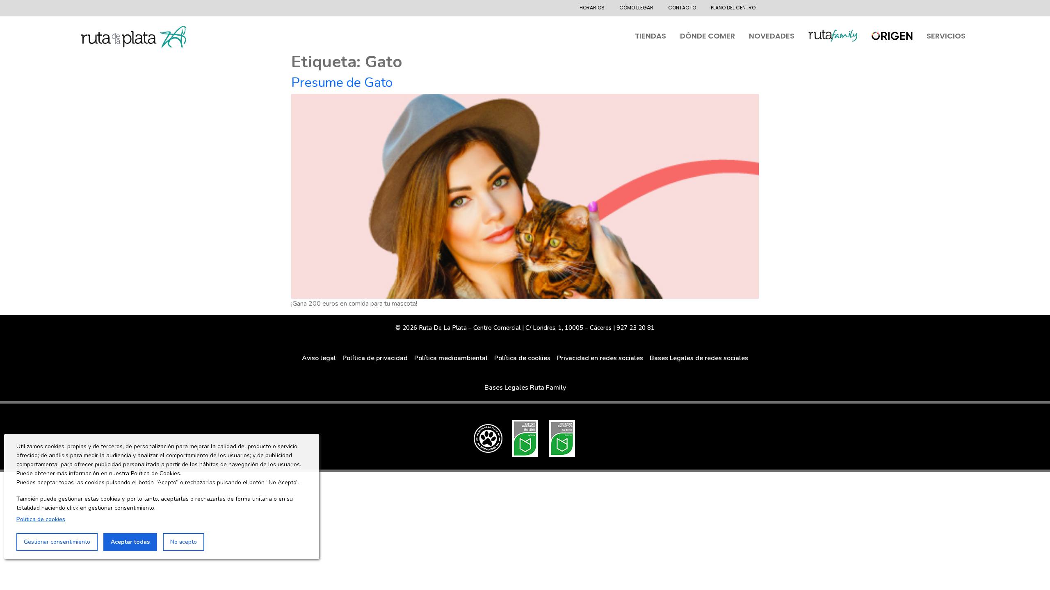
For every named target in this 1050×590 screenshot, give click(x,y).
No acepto (183, 542)
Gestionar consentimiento (57, 542)
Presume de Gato (342, 82)
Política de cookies (40, 519)
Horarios (592, 7)
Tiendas (650, 36)
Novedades (771, 36)
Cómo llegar (636, 7)
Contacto (682, 7)
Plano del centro (733, 7)
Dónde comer (707, 36)
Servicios (946, 36)
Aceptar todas (130, 542)
